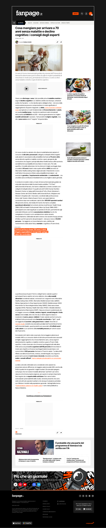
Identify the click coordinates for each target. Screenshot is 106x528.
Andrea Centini (27, 42)
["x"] (29, 484)
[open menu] (14, 23)
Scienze (20, 22)
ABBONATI (76, 13)
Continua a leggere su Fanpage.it (38, 396)
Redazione (45, 514)
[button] (61, 42)
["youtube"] (25, 484)
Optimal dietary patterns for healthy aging (29, 385)
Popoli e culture (55, 23)
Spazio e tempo (65, 23)
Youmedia (45, 501)
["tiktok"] (15, 484)
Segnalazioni (46, 503)
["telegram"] (39, 484)
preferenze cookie (47, 517)
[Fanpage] (18, 496)
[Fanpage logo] (27, 13)
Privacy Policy (46, 506)
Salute (30, 23)
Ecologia (35, 23)
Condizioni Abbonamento (49, 511)
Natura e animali (44, 23)
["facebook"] (34, 484)
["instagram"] (20, 484)
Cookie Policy (46, 509)
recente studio (20, 324)
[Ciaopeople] (90, 523)
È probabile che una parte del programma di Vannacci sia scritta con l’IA (69, 445)
